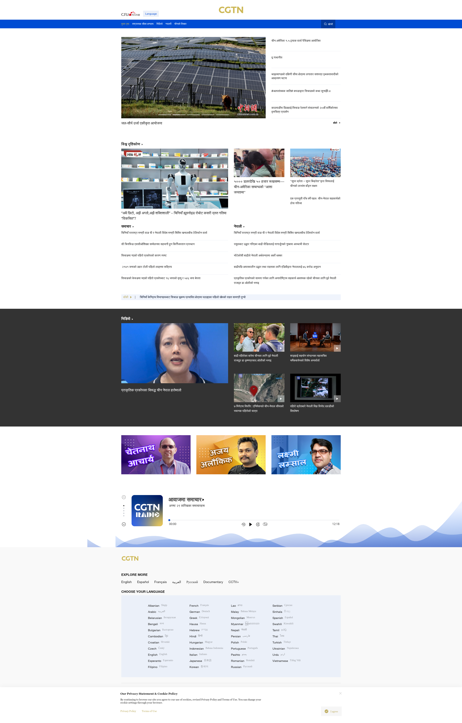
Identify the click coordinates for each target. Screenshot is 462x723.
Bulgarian (160, 630)
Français (160, 582)
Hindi (195, 636)
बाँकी (335, 123)
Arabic (156, 612)
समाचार (126, 226)
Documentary (213, 582)
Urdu (279, 654)
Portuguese (244, 648)
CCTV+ (233, 582)
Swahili (283, 624)
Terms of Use (149, 711)
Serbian (282, 605)
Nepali (239, 630)
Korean (198, 667)
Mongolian (243, 618)
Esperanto (160, 661)
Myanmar (245, 624)
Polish (239, 642)
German (199, 612)
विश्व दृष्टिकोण (130, 144)
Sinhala (282, 612)
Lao (236, 605)
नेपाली (238, 226)
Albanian (157, 605)
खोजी (330, 24)
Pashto (239, 654)
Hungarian (201, 642)
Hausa (197, 624)
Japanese (200, 661)
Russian (241, 667)
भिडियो (125, 319)
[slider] (169, 520)
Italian (198, 654)
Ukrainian (286, 648)
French (199, 605)
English (126, 582)
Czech (156, 648)
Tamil (280, 630)
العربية (176, 582)
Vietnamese (287, 661)
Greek (199, 618)
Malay (243, 612)
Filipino (157, 667)
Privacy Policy (128, 711)
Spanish (283, 618)
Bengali (156, 624)
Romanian (242, 661)
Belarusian (162, 618)
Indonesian (206, 648)
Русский (192, 582)
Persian (240, 636)
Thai (278, 636)
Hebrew (198, 630)
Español (143, 582)
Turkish (282, 642)
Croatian (159, 642)
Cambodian (158, 636)
